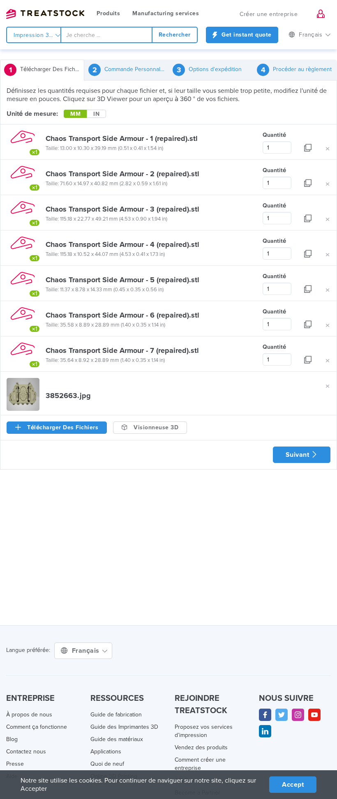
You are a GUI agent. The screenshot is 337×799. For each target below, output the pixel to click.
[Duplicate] (308, 142)
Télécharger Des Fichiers (46, 69)
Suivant (298, 455)
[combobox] (106, 35)
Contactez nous (26, 751)
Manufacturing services (165, 13)
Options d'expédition (209, 69)
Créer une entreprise (269, 14)
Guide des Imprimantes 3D (124, 726)
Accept (293, 785)
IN (96, 114)
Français (87, 651)
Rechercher (175, 34)
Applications (105, 751)
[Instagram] (298, 715)
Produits (108, 13)
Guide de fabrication (116, 714)
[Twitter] (281, 715)
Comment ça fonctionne (36, 726)
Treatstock (45, 14)
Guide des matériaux (116, 739)
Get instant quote (246, 34)
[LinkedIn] (265, 731)
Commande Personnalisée (130, 69)
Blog (12, 739)
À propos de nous (29, 714)
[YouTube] (314, 715)
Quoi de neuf (107, 763)
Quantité (274, 134)
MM (75, 114)
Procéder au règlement (296, 69)
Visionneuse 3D (155, 427)
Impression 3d (34, 35)
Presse (15, 763)
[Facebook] (265, 715)
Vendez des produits (201, 747)
